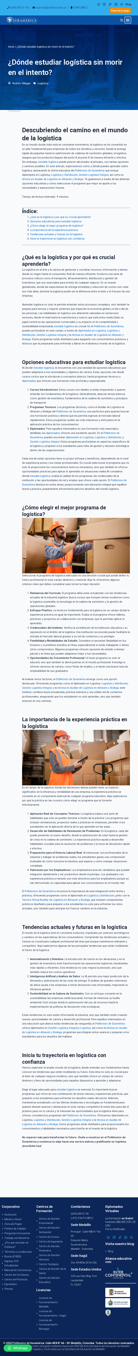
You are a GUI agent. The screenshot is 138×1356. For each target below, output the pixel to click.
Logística (43, 83)
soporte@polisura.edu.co (51, 7)
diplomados (29, 381)
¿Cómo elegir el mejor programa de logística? (56, 225)
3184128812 (80, 7)
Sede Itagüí (79, 1256)
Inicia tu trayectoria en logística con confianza (57, 238)
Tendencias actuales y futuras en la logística (56, 234)
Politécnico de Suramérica (40, 891)
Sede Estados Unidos (86, 1269)
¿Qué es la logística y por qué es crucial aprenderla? (60, 217)
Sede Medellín (81, 1225)
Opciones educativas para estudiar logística (55, 221)
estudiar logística (48, 162)
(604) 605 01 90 (19, 7)
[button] (128, 20)
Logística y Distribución (100, 895)
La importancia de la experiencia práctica (54, 230)
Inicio (11, 46)
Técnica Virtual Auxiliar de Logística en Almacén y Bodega (56, 899)
